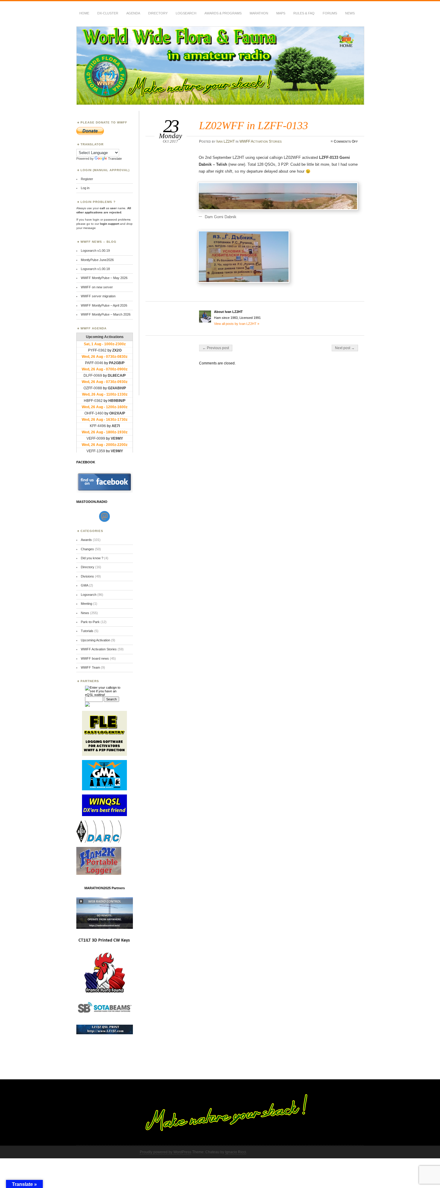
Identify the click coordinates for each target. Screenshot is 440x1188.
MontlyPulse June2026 (97, 260)
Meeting (86, 603)
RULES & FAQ (304, 13)
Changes (87, 549)
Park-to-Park (90, 622)
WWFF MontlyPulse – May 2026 (104, 278)
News (350, 13)
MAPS (280, 13)
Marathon (259, 13)
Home (84, 13)
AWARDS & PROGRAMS (223, 13)
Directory (158, 13)
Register (87, 179)
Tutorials (87, 631)
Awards (86, 540)
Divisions (87, 576)
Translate (115, 158)
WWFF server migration (98, 296)
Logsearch (88, 594)
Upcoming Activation (95, 640)
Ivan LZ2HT (225, 141)
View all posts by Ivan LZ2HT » (236, 323)
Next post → (345, 348)
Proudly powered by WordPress (165, 1152)
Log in (85, 188)
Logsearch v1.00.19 (95, 250)
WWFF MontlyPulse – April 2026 (104, 305)
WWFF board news (95, 658)
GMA (84, 585)
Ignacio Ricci (235, 1152)
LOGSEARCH (186, 13)
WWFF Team (90, 667)
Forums (330, 13)
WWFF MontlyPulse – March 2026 (106, 314)
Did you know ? (92, 558)
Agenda (133, 13)
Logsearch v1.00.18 (95, 269)
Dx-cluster (107, 13)
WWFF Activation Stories (260, 141)
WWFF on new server (97, 287)
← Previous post (215, 348)
